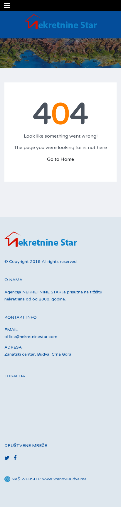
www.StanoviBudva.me (64, 478)
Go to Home (60, 159)
